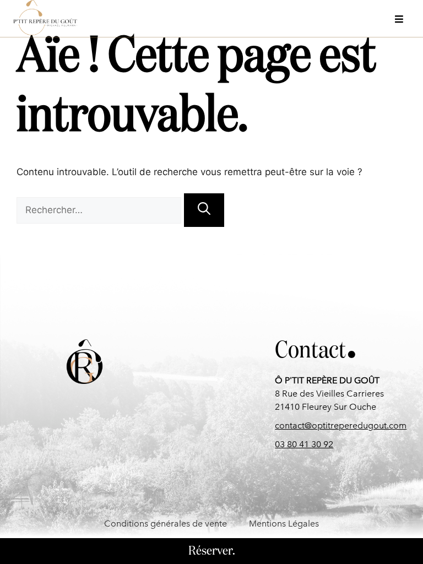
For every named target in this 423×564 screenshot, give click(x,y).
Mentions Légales (284, 523)
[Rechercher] (204, 210)
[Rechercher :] (100, 209)
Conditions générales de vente (165, 523)
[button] (400, 18)
